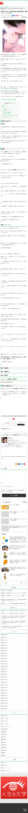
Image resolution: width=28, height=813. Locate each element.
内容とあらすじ (5, 105)
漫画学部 (4, 747)
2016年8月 (5, 708)
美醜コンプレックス (8, 109)
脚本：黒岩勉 (6, 113)
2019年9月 (5, 650)
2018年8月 (5, 669)
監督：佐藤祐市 (7, 112)
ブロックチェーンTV (7, 726)
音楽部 (4, 755)
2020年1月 (5, 645)
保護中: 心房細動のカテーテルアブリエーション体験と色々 (14, 596)
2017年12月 (5, 684)
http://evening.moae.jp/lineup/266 (8, 99)
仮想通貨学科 (5, 729)
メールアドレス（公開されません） (7, 486)
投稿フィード (5, 765)
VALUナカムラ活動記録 (7, 590)
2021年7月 (5, 634)
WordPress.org (6, 770)
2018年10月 (5, 666)
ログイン (4, 762)
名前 (1, 482)
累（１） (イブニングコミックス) (8, 90)
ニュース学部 (5, 723)
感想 (2, 107)
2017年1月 (5, 695)
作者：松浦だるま (5, 117)
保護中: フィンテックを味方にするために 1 (10, 610)
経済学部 (4, 750)
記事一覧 (25, 502)
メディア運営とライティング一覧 (20, 434)
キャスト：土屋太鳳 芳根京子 (10, 115)
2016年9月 (5, 706)
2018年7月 (5, 671)
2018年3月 (5, 679)
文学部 (6, 7)
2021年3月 (5, 637)
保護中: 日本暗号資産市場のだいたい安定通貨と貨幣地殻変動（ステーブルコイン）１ (14, 600)
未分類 (4, 742)
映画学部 (16, 15)
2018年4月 (5, 677)
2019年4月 (5, 655)
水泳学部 (4, 744)
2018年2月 (5, 682)
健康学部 (4, 731)
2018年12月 (5, 663)
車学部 (4, 752)
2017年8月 (5, 690)
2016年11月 (5, 700)
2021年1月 (5, 640)
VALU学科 (5, 715)
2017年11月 (5, 687)
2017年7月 (5, 692)
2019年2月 (5, 661)
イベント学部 (5, 718)
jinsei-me (20, 15)
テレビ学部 (5, 721)
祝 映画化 (4, 110)
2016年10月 (5, 703)
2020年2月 (5, 642)
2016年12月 (5, 698)
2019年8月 (5, 653)
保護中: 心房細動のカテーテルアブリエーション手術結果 (14, 593)
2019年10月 (5, 648)
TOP (2, 7)
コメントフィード (6, 767)
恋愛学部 (4, 734)
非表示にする (12, 103)
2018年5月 (5, 674)
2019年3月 (5, 658)
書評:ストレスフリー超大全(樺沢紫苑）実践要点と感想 (14, 603)
